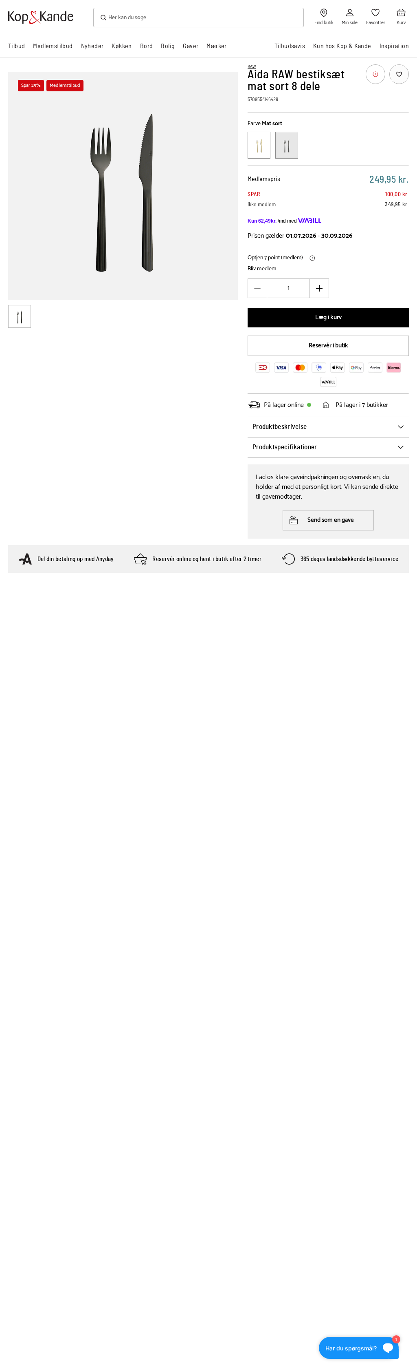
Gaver (190, 46)
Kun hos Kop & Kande (342, 46)
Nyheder (92, 46)
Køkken (122, 46)
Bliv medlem (262, 269)
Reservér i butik (328, 345)
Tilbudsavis (289, 46)
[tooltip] (375, 74)
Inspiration (394, 46)
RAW (252, 66)
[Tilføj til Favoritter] (399, 74)
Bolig (168, 46)
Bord (146, 46)
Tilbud (16, 46)
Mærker (216, 46)
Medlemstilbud (52, 46)
